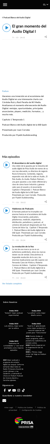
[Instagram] (18, 390)
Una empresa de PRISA (25, 420)
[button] (5, 4)
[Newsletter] (25, 401)
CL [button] (45, 4)
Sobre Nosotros (10, 302)
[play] (6, 28)
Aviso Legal (8, 407)
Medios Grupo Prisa (25, 427)
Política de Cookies (25, 407)
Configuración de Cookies (31, 410)
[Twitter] (9, 390)
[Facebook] (4, 390)
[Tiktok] (23, 390)
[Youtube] (14, 390)
